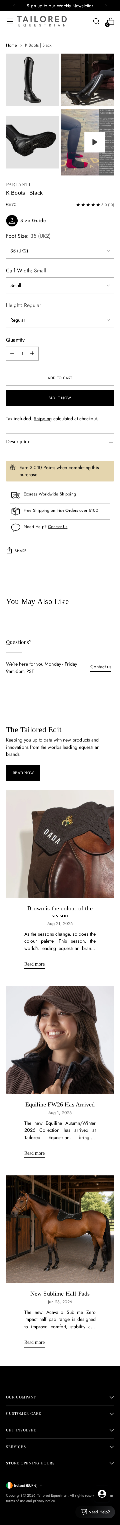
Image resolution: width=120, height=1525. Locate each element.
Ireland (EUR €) (25, 1485)
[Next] (106, 5)
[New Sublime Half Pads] (60, 1229)
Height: (23, 305)
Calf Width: (26, 270)
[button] (60, 221)
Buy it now (60, 398)
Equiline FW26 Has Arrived (60, 1104)
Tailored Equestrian (52, 1495)
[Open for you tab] (102, 1494)
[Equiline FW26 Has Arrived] (60, 1040)
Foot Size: (28, 236)
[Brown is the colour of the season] (60, 844)
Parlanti (18, 184)
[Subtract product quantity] (12, 353)
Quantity (15, 340)
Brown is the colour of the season (60, 912)
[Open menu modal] (9, 21)
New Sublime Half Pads (60, 1293)
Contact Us (58, 526)
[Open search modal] (96, 21)
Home (11, 45)
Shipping (43, 418)
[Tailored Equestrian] (42, 21)
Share (21, 550)
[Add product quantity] (32, 353)
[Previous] (14, 5)
